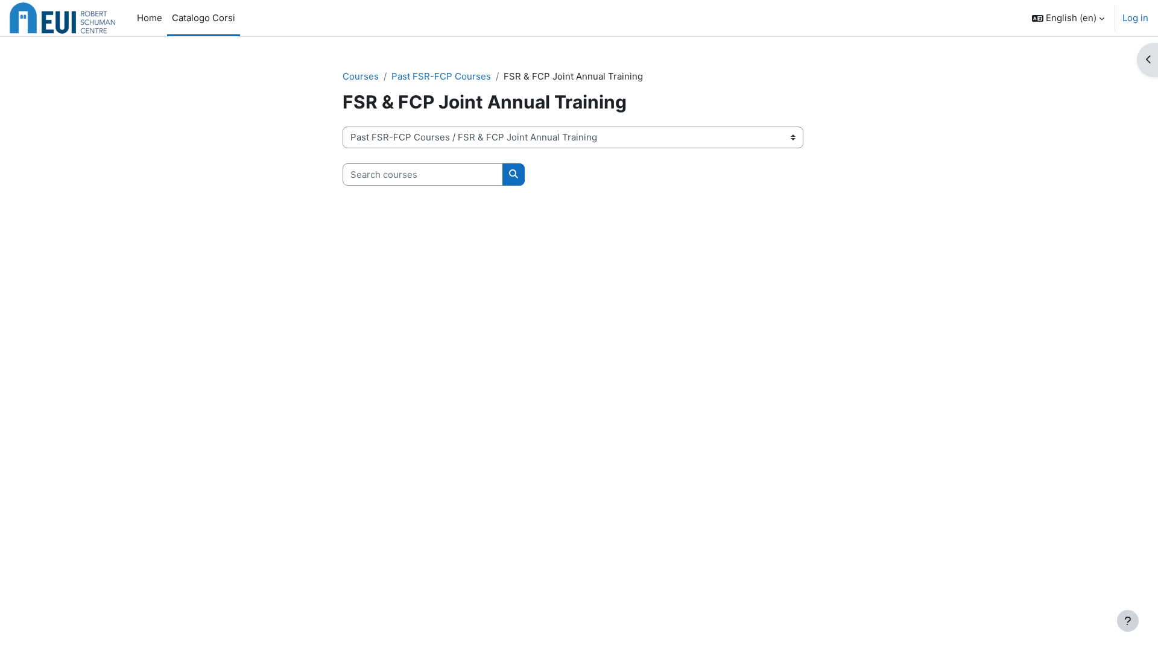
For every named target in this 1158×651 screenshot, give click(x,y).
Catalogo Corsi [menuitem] (203, 18)
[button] (1068, 18)
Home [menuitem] (149, 18)
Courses (361, 76)
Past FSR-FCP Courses (441, 76)
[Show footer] (1128, 621)
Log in (1135, 18)
